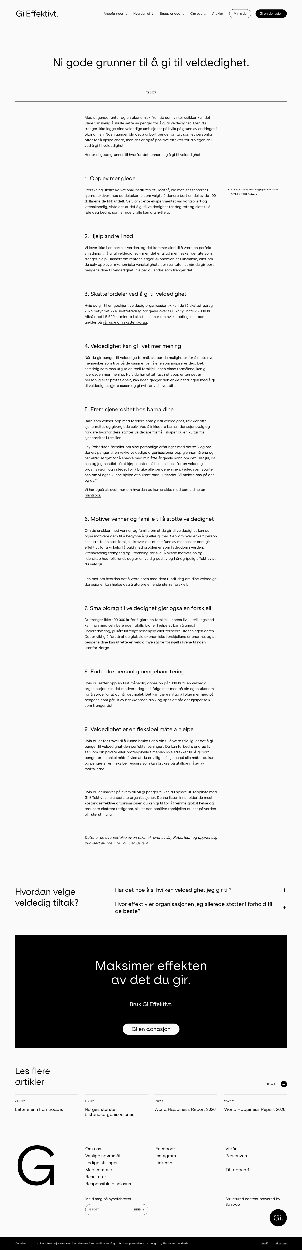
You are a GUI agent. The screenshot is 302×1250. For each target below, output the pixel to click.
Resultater (95, 1176)
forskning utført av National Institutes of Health (128, 190)
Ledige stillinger (101, 1162)
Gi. (278, 1218)
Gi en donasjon (271, 14)
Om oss (196, 14)
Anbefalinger (113, 14)
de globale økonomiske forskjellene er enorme (165, 637)
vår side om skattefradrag (125, 322)
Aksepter (281, 1243)
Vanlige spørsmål (102, 1155)
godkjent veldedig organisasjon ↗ (142, 305)
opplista (201, 792)
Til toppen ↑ (237, 1169)
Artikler (217, 14)
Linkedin (163, 1162)
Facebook (165, 1148)
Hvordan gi (141, 14)
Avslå (264, 1243)
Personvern (237, 1155)
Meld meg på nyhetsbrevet (108, 1199)
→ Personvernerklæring (175, 1243)
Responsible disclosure (108, 1183)
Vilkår (231, 1148)
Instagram (165, 1155)
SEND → (139, 1209)
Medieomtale (98, 1169)
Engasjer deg (170, 14)
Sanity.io (232, 1204)
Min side (240, 14)
